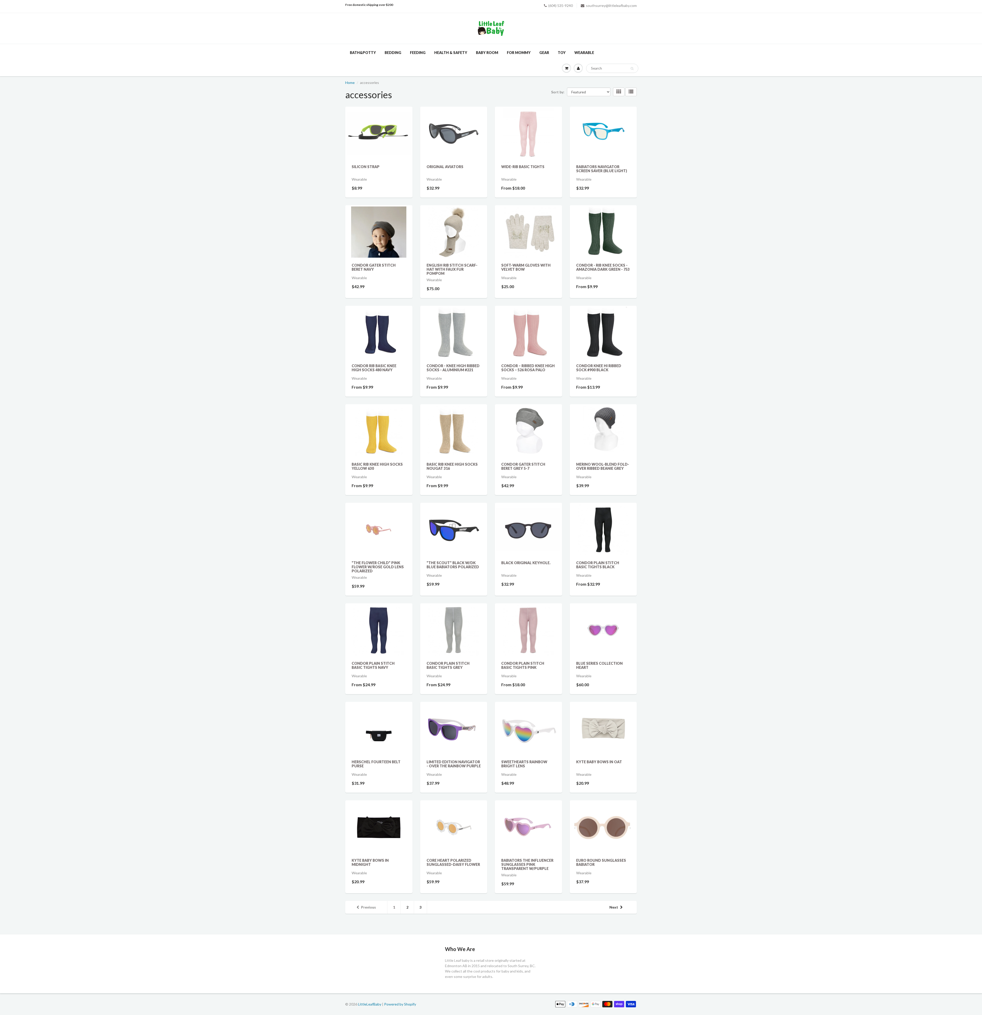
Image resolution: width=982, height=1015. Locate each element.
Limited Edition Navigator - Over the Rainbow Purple (454, 764)
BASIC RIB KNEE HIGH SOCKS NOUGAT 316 (452, 466)
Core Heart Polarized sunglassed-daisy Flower (453, 862)
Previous (368, 907)
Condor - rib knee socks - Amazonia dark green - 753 (603, 267)
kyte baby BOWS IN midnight (370, 862)
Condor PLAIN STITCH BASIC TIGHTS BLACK (597, 565)
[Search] (632, 68)
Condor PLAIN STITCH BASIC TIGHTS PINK (522, 665)
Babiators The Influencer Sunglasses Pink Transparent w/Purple (527, 864)
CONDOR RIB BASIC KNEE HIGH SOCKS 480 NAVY (374, 368)
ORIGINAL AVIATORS (445, 167)
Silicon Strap (366, 167)
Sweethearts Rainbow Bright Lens (524, 764)
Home (350, 82)
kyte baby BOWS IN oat (599, 762)
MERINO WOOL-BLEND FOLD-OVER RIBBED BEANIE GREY (602, 466)
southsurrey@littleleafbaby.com (611, 5)
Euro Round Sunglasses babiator (601, 862)
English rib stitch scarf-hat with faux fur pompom (452, 269)
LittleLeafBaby (369, 1004)
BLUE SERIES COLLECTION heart (599, 665)
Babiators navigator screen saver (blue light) (601, 169)
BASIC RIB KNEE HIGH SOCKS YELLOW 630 (377, 466)
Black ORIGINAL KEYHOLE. (526, 563)
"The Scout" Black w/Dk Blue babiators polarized (453, 565)
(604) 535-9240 (560, 5)
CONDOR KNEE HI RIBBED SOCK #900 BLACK (598, 368)
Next (613, 907)
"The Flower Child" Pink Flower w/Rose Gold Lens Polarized (378, 567)
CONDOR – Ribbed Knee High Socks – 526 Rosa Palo (528, 368)
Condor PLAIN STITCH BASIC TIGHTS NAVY (373, 665)
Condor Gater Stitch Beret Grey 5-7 (523, 466)
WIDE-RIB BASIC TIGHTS (522, 167)
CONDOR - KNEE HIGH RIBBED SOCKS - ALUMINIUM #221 (453, 368)
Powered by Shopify (400, 1004)
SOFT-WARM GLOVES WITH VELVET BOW (526, 267)
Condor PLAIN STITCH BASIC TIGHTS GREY (448, 665)
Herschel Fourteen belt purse (376, 764)
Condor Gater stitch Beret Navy (374, 267)
